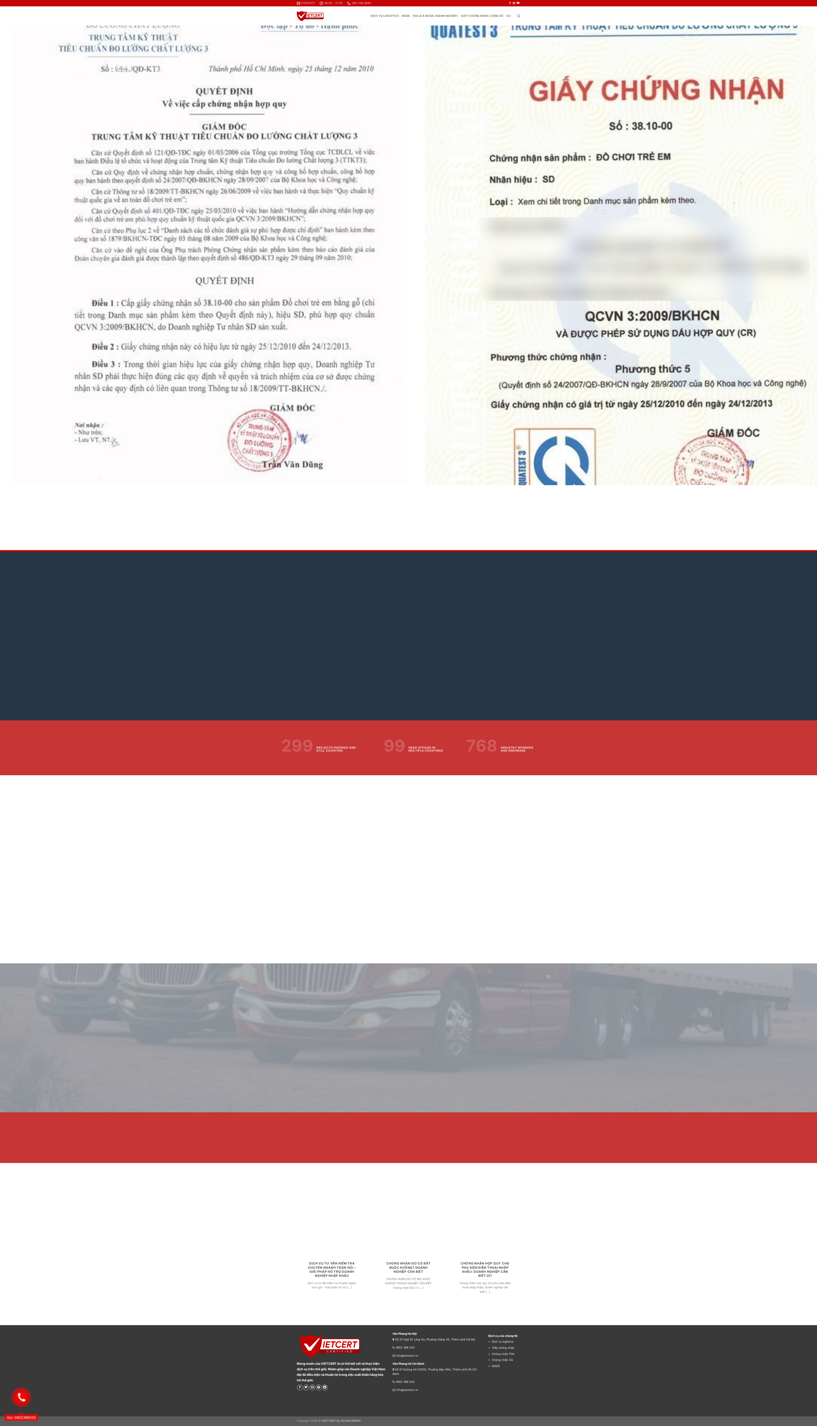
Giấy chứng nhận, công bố (482, 15)
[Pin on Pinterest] (318, 1387)
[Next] (795, 255)
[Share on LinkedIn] (325, 1387)
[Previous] (22, 255)
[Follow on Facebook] (510, 3)
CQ (508, 15)
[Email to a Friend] (312, 1387)
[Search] (518, 16)
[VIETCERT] (310, 16)
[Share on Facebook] (300, 1387)
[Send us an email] (514, 3)
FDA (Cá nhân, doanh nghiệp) (435, 15)
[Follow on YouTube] (518, 3)
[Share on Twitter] (306, 1387)
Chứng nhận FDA (503, 1354)
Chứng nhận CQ (502, 1360)
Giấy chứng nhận (503, 1347)
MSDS (406, 15)
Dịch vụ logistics (385, 15)
